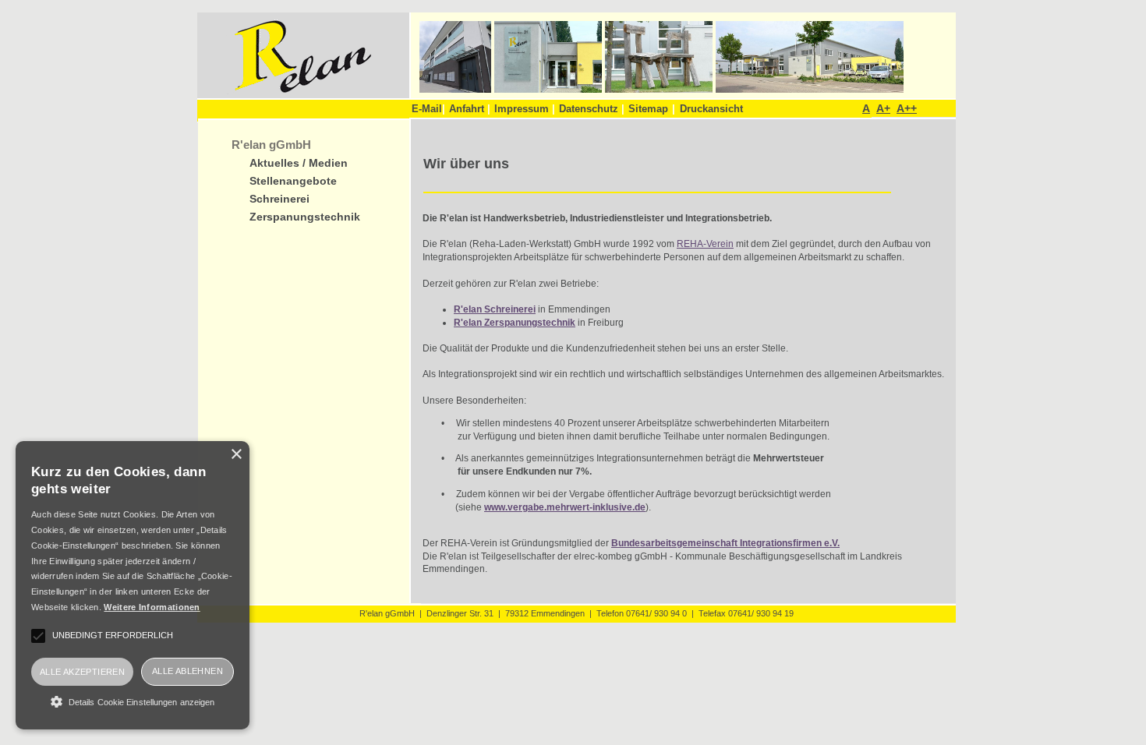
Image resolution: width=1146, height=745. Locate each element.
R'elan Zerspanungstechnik (514, 322)
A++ (907, 108)
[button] (132, 701)
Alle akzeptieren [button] (82, 671)
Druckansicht (711, 109)
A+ (883, 108)
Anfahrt (469, 109)
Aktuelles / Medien (298, 163)
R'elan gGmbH (271, 144)
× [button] (236, 455)
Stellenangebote (293, 181)
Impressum (524, 109)
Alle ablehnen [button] (187, 671)
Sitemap (648, 109)
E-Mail (428, 109)
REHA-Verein (705, 243)
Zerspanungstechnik (304, 217)
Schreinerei (279, 199)
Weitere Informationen (152, 607)
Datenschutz (591, 109)
